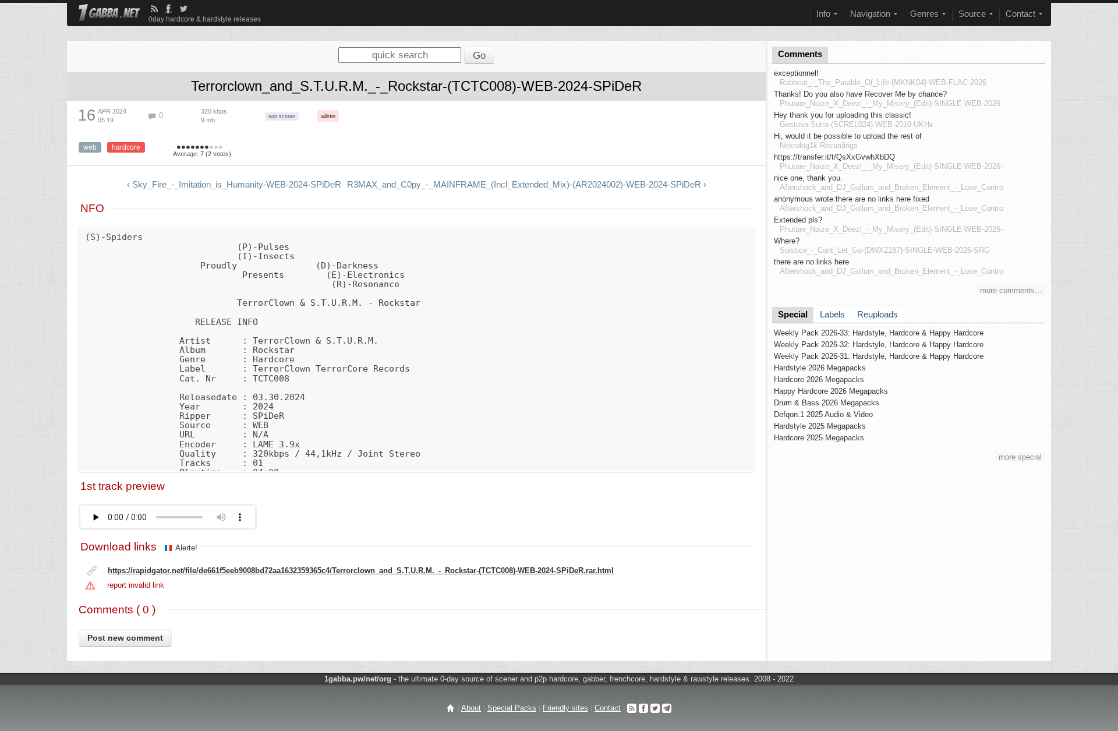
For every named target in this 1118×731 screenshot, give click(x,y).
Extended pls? (798, 220)
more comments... (1011, 290)
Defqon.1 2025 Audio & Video (823, 414)
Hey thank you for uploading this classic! (842, 115)
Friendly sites (565, 708)
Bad (183, 148)
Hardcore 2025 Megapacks (819, 437)
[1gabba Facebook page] (168, 9)
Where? (786, 240)
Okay (192, 148)
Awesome (216, 148)
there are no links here (811, 261)
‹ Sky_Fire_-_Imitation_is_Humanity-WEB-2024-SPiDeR (234, 184)
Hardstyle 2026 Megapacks (820, 367)
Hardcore (126, 147)
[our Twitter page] (655, 708)
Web (90, 147)
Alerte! (186, 547)
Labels (832, 314)
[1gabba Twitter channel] (183, 9)
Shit (178, 148)
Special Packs (511, 708)
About (471, 708)
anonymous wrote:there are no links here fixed (851, 199)
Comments (800, 54)
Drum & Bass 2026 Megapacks (826, 402)
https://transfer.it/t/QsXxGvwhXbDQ (834, 157)
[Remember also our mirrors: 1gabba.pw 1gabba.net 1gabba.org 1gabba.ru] (109, 13)
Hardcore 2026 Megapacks (819, 379)
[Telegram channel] (666, 708)
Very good (202, 148)
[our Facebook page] (643, 708)
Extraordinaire (220, 148)
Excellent (211, 148)
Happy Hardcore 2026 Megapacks (831, 391)
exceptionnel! (796, 73)
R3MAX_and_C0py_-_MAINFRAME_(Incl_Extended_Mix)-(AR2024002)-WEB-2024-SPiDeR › (526, 184)
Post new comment (125, 637)
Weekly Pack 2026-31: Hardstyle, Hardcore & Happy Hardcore (878, 356)
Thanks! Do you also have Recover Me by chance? (860, 94)
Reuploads (877, 314)
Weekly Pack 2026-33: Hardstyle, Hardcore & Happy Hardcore (878, 333)
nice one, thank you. (808, 178)
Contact (608, 708)
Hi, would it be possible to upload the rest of (848, 136)
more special (1020, 457)
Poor (188, 148)
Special (793, 314)
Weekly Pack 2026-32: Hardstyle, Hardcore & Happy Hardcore (878, 344)
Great (206, 148)
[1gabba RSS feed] (154, 9)
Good (197, 148)
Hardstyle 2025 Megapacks (820, 426)
